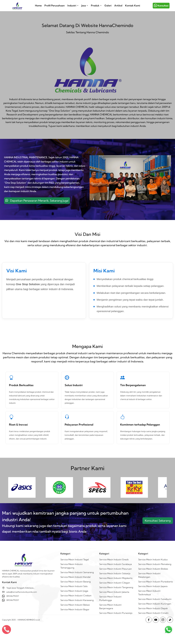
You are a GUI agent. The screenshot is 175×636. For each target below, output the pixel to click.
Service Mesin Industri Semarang (77, 572)
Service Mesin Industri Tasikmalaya (149, 592)
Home (38, 5)
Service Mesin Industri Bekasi (75, 604)
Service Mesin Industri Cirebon (75, 595)
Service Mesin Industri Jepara (152, 586)
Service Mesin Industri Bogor (74, 609)
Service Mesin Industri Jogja (74, 590)
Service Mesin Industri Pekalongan (149, 575)
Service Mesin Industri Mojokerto (115, 578)
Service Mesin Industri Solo (74, 586)
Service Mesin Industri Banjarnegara (110, 606)
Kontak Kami (132, 5)
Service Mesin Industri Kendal (75, 577)
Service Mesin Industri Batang (75, 581)
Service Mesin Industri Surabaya (115, 564)
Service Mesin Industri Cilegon (114, 582)
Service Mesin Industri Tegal (74, 559)
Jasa (83, 5)
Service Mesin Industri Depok (153, 608)
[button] (168, 629)
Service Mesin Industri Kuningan (154, 603)
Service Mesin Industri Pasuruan (115, 568)
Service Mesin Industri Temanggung (71, 566)
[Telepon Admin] (6, 629)
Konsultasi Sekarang (158, 520)
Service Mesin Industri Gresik (114, 559)
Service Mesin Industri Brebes (153, 568)
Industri (71, 5)
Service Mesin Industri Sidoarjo (114, 573)
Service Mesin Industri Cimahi (153, 613)
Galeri (108, 5)
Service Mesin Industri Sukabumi (154, 599)
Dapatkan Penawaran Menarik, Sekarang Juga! (38, 200)
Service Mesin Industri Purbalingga (110, 598)
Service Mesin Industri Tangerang (116, 587)
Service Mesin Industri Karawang (77, 600)
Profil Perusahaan (54, 5)
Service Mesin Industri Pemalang (154, 564)
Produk (95, 5)
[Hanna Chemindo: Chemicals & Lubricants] (17, 5)
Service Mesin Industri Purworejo (115, 613)
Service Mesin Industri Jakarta (114, 592)
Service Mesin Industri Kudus (153, 559)
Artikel (118, 5)
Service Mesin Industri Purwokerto (155, 581)
